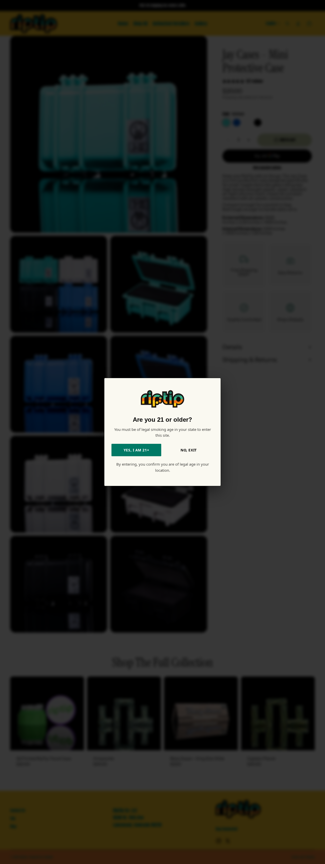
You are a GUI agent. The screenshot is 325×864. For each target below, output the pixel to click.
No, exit (189, 450)
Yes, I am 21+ (136, 450)
